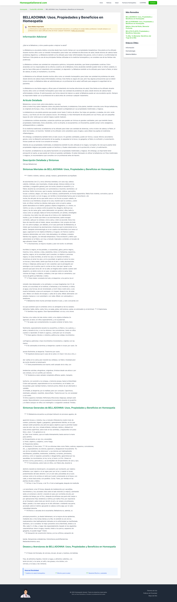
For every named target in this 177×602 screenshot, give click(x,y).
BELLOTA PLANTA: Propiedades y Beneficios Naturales (137, 32)
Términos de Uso (152, 590)
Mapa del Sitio (153, 595)
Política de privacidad (77, 30)
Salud (116, 2)
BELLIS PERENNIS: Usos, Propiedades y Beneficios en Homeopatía (139, 22)
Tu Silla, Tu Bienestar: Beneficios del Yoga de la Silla (138, 37)
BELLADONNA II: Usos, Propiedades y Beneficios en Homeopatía (139, 18)
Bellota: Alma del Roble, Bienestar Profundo (137, 27)
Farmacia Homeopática (129, 2)
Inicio (101, 2)
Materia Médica (131, 54)
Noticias (108, 2)
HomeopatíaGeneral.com (33, 2)
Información (130, 48)
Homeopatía (23, 9)
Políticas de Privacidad (150, 593)
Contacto (153, 2)
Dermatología (130, 51)
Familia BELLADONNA (36, 9)
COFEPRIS (143, 2)
